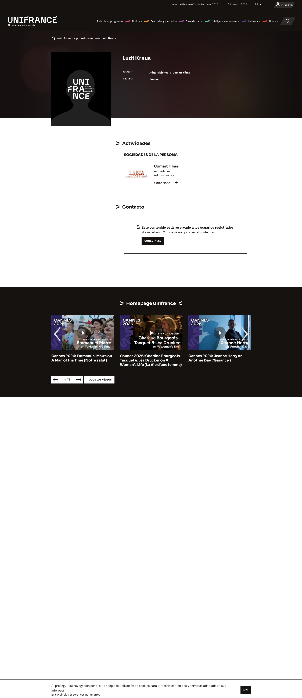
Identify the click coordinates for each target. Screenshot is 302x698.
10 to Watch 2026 (236, 4)
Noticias (137, 21)
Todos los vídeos (99, 379)
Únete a (273, 21)
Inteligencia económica (225, 21)
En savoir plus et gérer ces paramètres (75, 694)
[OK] (245, 689)
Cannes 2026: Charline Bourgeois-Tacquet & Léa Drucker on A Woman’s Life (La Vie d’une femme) (87, 360)
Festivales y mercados (164, 21)
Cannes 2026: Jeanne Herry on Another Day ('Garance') (152, 358)
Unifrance (254, 21)
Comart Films (181, 72)
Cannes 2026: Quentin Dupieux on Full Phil (224, 358)
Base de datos (194, 21)
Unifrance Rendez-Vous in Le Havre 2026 (194, 4)
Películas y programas (110, 21)
